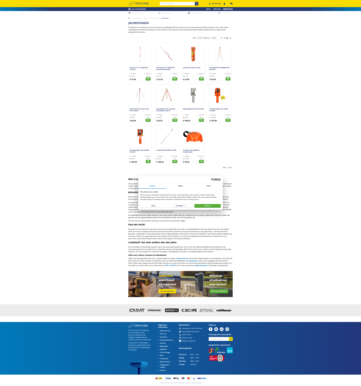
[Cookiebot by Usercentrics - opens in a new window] (212, 179)
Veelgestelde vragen (164, 366)
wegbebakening (141, 337)
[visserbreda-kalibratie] (154, 297)
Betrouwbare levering (197, 13)
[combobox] (179, 3)
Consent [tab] (152, 186)
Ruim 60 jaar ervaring (227, 13)
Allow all (207, 206)
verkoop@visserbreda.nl (190, 332)
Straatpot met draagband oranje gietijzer (191, 151)
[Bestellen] (148, 78)
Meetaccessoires (154, 18)
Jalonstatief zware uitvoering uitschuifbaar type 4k (165, 110)
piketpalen (194, 261)
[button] (147, 74)
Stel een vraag (187, 338)
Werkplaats (164, 346)
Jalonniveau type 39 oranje (191, 67)
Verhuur (163, 343)
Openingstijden (185, 348)
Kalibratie (163, 349)
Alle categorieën (136, 18)
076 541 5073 (216, 4)
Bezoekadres (184, 325)
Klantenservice (165, 331)
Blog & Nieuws (165, 362)
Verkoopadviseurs (166, 340)
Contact (162, 370)
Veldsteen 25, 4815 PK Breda (192, 328)
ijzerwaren (147, 340)
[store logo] (138, 3)
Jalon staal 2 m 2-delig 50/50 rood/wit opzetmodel (165, 68)
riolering (131, 340)
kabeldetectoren (134, 347)
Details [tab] (180, 186)
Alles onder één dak (167, 13)
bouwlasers (132, 345)
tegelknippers (145, 347)
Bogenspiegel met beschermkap (193, 109)
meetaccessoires (182, 258)
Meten (145, 18)
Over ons (163, 334)
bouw (143, 335)
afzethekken (144, 343)
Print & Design (165, 352)
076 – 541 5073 (171, 265)
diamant (138, 340)
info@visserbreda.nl (201, 265)
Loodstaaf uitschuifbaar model (166, 150)
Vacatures (163, 337)
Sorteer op (206, 38)
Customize (179, 206)
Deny (153, 206)
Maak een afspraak (188, 341)
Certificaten (164, 359)
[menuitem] (136, 9)
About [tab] (209, 186)
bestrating (135, 333)
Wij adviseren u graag (137, 13)
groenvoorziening (134, 335)
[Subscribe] (231, 339)
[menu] (180, 9)
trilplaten (133, 350)
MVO (161, 356)
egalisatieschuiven (143, 345)
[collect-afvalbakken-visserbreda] (206, 297)
